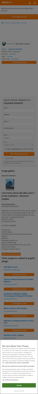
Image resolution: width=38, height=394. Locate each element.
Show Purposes (19, 391)
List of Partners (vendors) (10, 380)
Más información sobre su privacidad (17, 363)
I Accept (19, 385)
